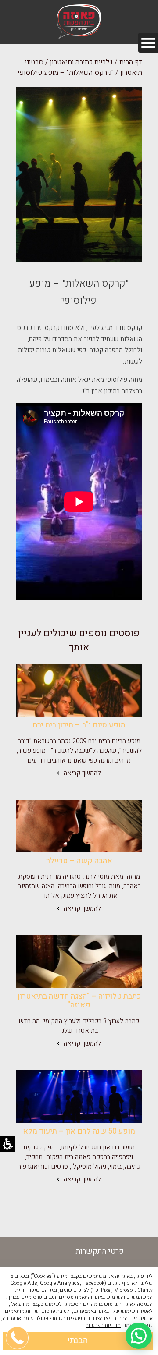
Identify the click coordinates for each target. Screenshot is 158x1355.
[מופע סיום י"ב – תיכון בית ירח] (79, 690)
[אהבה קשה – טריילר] (79, 826)
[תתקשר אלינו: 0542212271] (17, 1296)
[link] (79, 690)
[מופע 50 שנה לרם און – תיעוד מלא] (79, 1096)
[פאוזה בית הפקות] (79, 21)
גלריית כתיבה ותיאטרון (81, 62)
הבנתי (78, 1340)
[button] (139, 1336)
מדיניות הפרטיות (103, 1325)
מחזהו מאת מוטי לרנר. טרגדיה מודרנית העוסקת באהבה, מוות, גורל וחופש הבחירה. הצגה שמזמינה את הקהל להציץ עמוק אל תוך (79, 886)
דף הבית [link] (130, 62)
